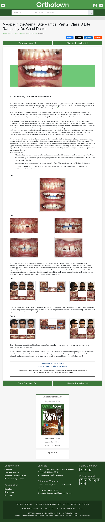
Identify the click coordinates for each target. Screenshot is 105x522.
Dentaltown (9, 489)
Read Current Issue (52, 438)
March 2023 (32, 33)
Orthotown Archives (17, 33)
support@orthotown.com (53, 475)
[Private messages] (101, 5)
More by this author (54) (77, 43)
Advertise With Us (11, 473)
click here (58, 108)
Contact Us (8, 470)
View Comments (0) (27, 43)
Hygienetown (9, 492)
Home (5, 33)
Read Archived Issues (52, 442)
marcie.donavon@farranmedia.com (57, 493)
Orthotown (8, 495)
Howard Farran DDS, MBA (15, 476)
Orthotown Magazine (52, 397)
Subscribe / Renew (52, 445)
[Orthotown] (52, 4)
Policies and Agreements (14, 479)
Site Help (42, 465)
